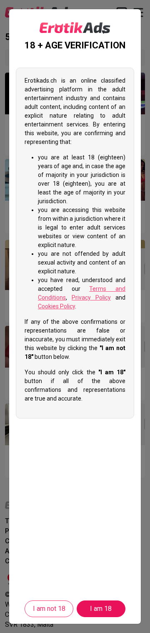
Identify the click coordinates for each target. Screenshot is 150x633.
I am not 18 (49, 609)
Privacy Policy (91, 297)
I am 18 (101, 609)
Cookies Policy (56, 306)
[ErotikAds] (75, 28)
